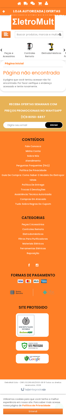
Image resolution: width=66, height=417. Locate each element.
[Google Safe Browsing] (32, 358)
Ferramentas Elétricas (33, 248)
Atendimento (33, 160)
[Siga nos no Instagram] (37, 265)
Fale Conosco (33, 146)
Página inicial (14, 63)
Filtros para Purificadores (33, 238)
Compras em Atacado (33, 199)
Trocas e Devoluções (33, 189)
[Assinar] (54, 125)
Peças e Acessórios (33, 224)
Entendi (33, 411)
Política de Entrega (33, 184)
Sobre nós (33, 156)
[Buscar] (60, 34)
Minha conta (33, 151)
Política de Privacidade (33, 170)
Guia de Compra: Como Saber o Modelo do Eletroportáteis (33, 178)
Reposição (33, 253)
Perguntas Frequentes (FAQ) (33, 165)
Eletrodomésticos (33, 234)
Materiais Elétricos (33, 243)
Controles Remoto (33, 229)
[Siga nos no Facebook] (29, 265)
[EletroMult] (33, 22)
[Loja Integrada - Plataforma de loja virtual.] (33, 390)
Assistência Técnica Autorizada (33, 194)
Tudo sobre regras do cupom (33, 204)
